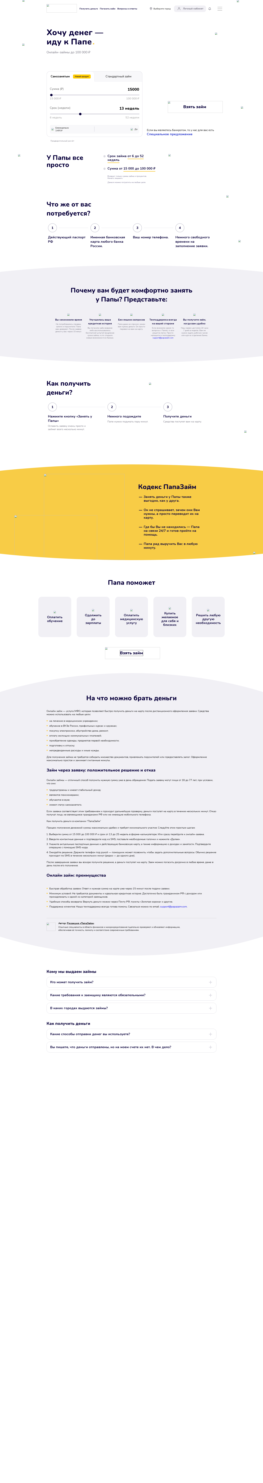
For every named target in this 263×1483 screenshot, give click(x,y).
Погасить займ (107, 8)
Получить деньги (88, 8)
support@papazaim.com (163, 338)
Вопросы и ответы (127, 8)
